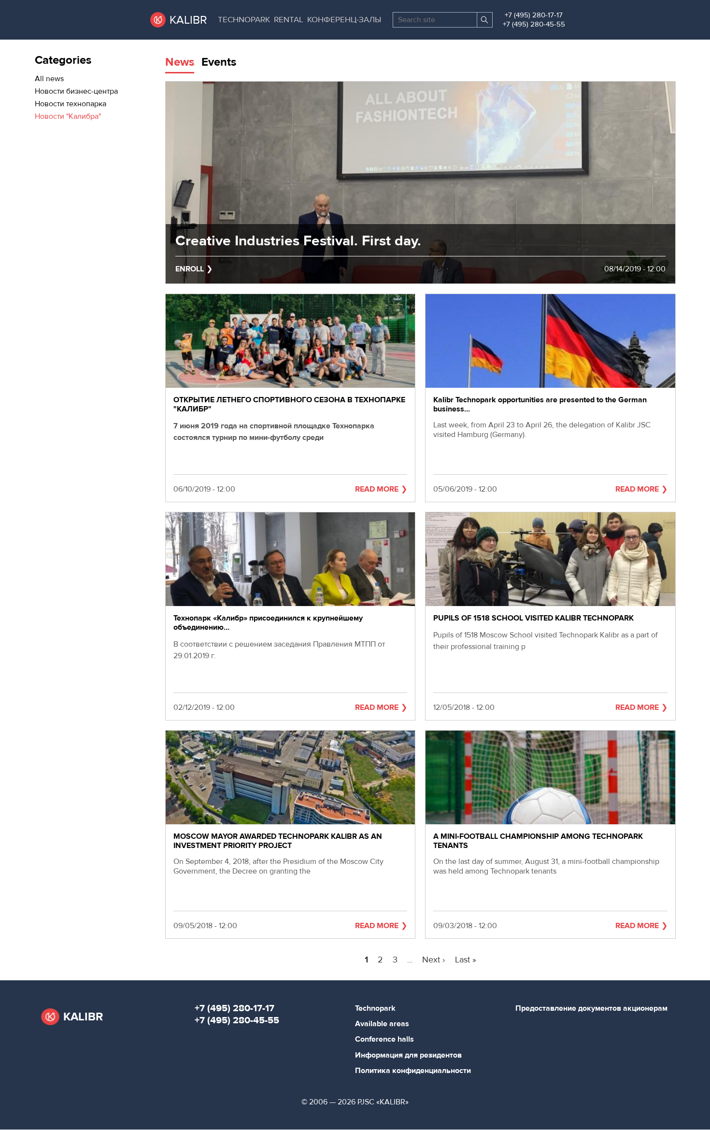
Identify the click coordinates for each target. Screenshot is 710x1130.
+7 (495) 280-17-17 (534, 15)
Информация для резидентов (408, 1055)
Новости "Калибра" (68, 116)
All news (49, 79)
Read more (376, 489)
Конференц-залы (344, 19)
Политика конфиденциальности (413, 1070)
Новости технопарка (70, 104)
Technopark (244, 19)
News (179, 62)
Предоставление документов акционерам (591, 1008)
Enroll (189, 269)
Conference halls (384, 1039)
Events (218, 62)
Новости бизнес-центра (76, 91)
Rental (288, 19)
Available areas (382, 1024)
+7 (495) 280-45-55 (534, 24)
